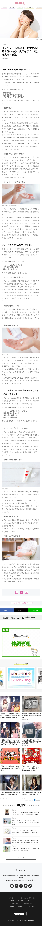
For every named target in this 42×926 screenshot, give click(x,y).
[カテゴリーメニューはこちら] (39, 3)
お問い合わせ (30, 900)
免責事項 (12, 906)
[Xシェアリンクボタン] (16, 886)
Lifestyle (20, 8)
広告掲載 (20, 900)
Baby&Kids (29, 8)
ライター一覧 (19, 898)
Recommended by (29, 800)
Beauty (12, 8)
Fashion (4, 8)
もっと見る (21, 857)
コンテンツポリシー (29, 903)
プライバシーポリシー (15, 903)
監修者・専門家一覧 (30, 898)
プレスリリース (30, 906)
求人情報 (12, 900)
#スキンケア (15, 603)
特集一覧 (11, 898)
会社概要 (20, 906)
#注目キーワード (27, 603)
